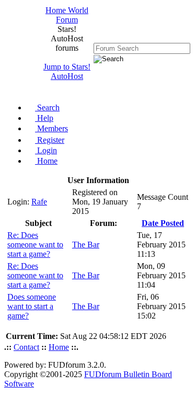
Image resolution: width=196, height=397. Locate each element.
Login (46, 150)
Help (44, 118)
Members (51, 128)
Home (46, 160)
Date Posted (163, 223)
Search (47, 107)
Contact (26, 347)
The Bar (85, 244)
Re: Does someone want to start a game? (35, 244)
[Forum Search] (142, 47)
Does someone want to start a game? (31, 306)
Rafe (39, 201)
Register (49, 139)
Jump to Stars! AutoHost (66, 71)
